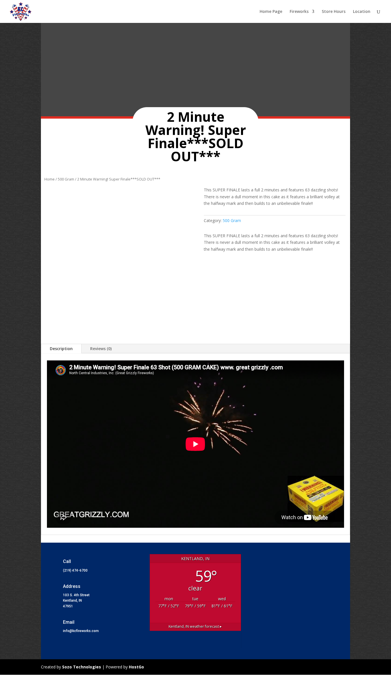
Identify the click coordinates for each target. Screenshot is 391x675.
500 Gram (66, 179)
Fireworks (299, 11)
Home (49, 179)
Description (61, 348)
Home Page (271, 11)
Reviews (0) (101, 348)
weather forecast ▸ (195, 626)
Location (361, 11)
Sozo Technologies (82, 667)
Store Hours (333, 11)
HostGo (136, 667)
